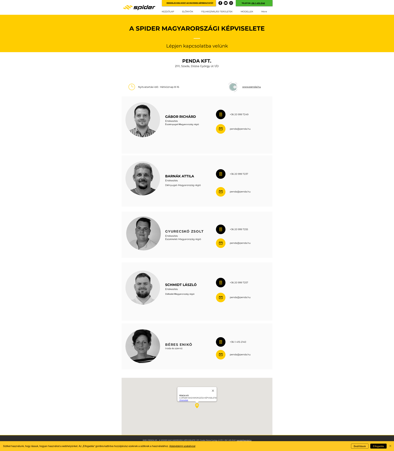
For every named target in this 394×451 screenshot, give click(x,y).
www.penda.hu (251, 86)
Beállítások (360, 446)
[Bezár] (390, 446)
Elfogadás (378, 446)
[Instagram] (231, 3)
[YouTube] (226, 3)
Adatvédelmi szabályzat (182, 446)
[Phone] (220, 114)
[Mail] (220, 129)
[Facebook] (220, 3)
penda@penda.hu (244, 440)
